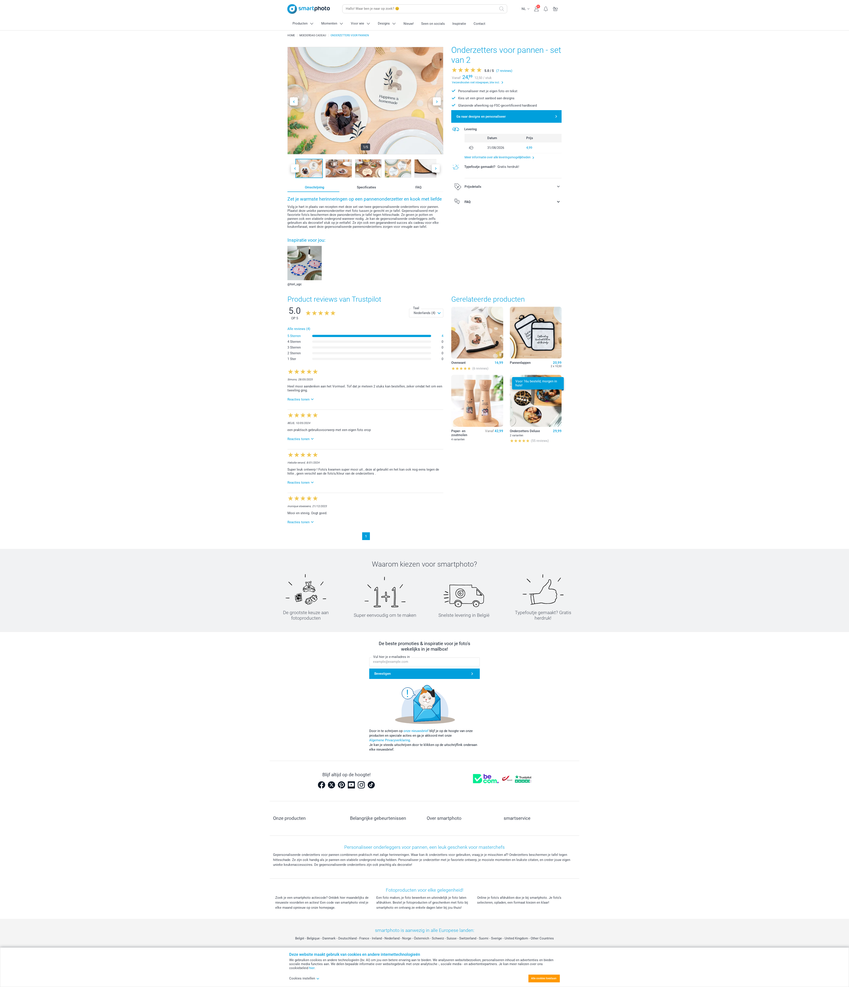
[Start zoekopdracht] (501, 9)
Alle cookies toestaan (543, 978)
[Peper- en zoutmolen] (477, 401)
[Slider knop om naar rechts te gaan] (437, 101)
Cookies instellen (302, 978)
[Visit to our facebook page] (321, 785)
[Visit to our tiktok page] (371, 785)
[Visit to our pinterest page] (341, 785)
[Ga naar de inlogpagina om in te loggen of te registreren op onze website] (536, 8)
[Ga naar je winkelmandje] (555, 8)
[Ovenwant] (477, 332)
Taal (416, 308)
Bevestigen (382, 674)
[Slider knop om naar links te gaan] (294, 101)
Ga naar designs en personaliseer (481, 117)
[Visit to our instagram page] (361, 785)
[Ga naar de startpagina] (308, 9)
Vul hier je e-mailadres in (391, 657)
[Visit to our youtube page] (351, 785)
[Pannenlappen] (536, 332)
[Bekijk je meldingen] (546, 8)
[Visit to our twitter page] (331, 785)
